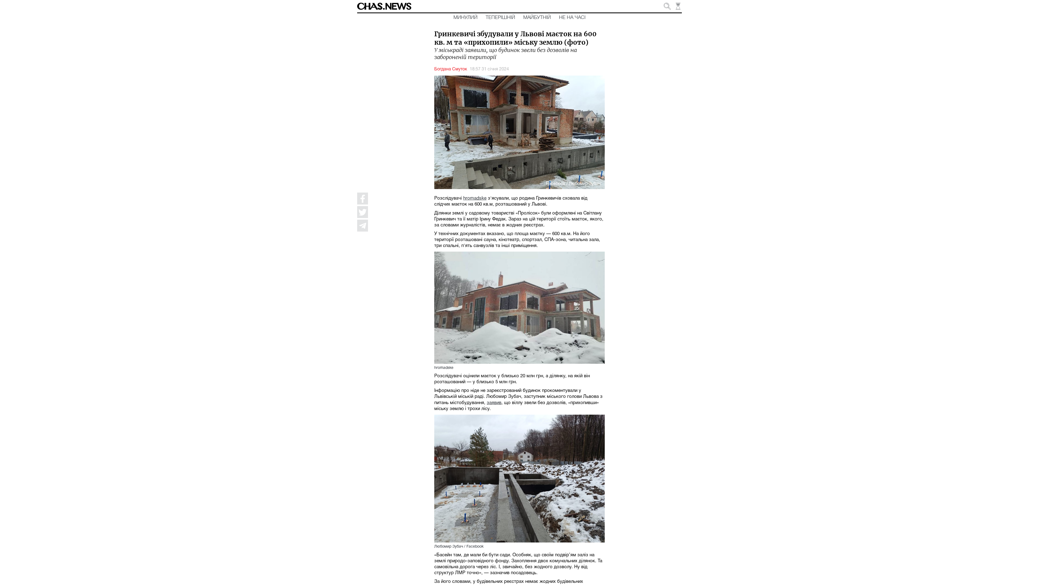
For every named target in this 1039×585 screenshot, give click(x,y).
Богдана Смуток (450, 69)
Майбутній (537, 17)
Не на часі (572, 17)
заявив (494, 403)
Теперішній (500, 17)
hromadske (474, 198)
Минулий (465, 17)
